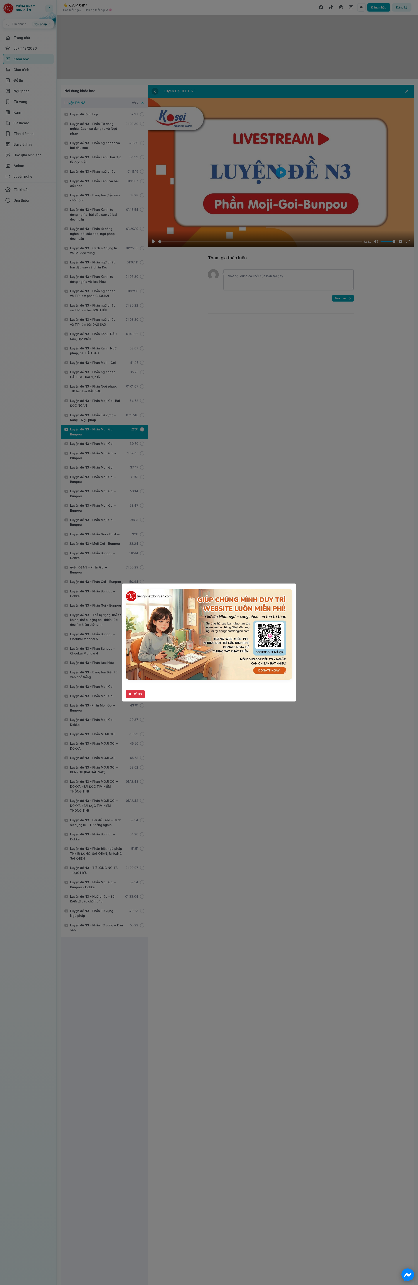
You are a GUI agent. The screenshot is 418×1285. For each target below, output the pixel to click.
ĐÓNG (137, 694)
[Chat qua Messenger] (407, 1274)
